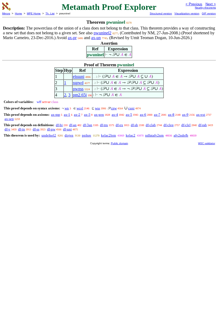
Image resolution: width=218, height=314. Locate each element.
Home (18, 13)
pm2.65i (80, 95)
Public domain (119, 143)
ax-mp (55, 115)
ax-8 (171, 115)
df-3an (87, 125)
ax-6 (143, 115)
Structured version (161, 13)
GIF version (209, 13)
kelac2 (130, 135)
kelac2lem (108, 135)
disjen (69, 135)
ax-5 (129, 115)
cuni (131, 108)
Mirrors (6, 13)
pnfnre (86, 135)
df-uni (67, 129)
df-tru (104, 125)
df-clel (186, 125)
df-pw (51, 129)
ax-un (96, 37)
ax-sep (9, 119)
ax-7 (157, 115)
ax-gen (99, 115)
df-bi (59, 125)
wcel (80, 108)
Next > (211, 4)
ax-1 (67, 115)
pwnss (78, 88)
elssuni (78, 76)
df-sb (134, 125)
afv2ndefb (181, 135)
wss (97, 108)
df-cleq (169, 125)
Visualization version (186, 13)
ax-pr (72, 37)
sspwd (78, 82)
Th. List (49, 13)
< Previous (194, 4)
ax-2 (77, 115)
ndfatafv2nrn (154, 135)
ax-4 (115, 115)
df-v (7, 129)
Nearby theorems (205, 7)
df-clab (151, 125)
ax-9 (185, 115)
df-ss (36, 129)
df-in (21, 129)
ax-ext (200, 115)
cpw (114, 108)
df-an (73, 125)
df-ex (119, 125)
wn (67, 108)
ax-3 (87, 115)
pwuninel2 (102, 33)
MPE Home (34, 13)
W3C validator (206, 143)
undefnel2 (48, 135)
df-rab (202, 125)
